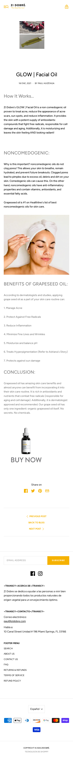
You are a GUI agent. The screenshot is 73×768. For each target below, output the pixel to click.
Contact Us (11, 659)
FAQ (6, 664)
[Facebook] (33, 574)
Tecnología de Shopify (36, 751)
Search (8, 648)
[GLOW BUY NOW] (36, 444)
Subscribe (58, 560)
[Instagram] (40, 574)
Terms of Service (14, 675)
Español (34, 709)
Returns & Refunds (15, 670)
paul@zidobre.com (15, 621)
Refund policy (12, 680)
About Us (9, 653)
